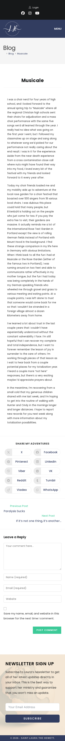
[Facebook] (23, 13)
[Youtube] (37, 13)
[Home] (4, 53)
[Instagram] (30, 13)
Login (35, 7)
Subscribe (32, 718)
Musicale (22, 53)
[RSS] (43, 13)
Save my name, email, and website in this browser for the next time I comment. (31, 616)
